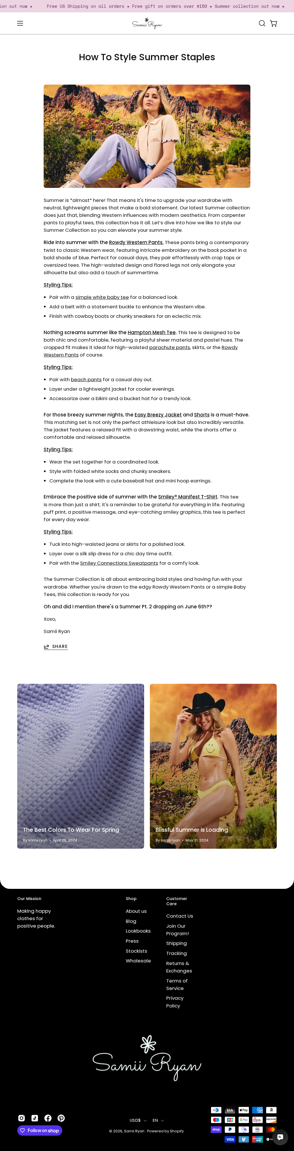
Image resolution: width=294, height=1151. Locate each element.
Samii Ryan (134, 1131)
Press (132, 940)
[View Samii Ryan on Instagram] (21, 1118)
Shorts (202, 414)
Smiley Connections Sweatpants (119, 563)
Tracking (176, 953)
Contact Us (179, 916)
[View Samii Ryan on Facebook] (48, 1118)
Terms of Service (177, 984)
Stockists (136, 950)
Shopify (177, 1131)
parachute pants (169, 347)
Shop (131, 898)
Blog (131, 921)
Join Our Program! (177, 929)
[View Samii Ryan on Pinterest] (61, 1118)
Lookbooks (138, 930)
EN (155, 1120)
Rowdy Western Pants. (136, 242)
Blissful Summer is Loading (192, 830)
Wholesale (138, 960)
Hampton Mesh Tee (152, 332)
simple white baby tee (102, 297)
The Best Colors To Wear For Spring (71, 830)
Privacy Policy (174, 1002)
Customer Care (176, 901)
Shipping (176, 943)
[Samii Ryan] (147, 23)
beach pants (86, 379)
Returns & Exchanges (179, 967)
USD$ (135, 1120)
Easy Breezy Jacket (158, 414)
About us (136, 910)
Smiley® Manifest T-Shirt (187, 496)
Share (60, 646)
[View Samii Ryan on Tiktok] (34, 1118)
